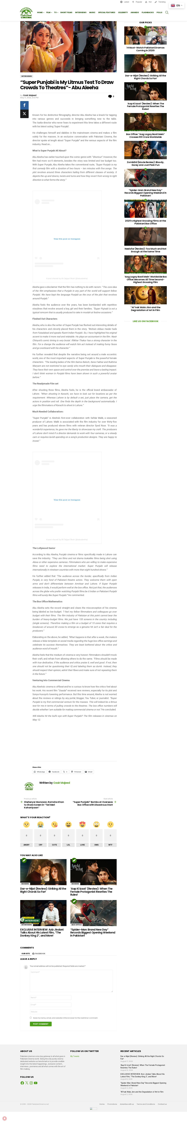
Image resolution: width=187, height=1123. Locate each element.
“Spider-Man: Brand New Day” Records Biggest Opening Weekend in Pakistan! (92, 932)
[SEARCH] (166, 12)
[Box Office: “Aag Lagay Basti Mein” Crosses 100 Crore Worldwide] (145, 122)
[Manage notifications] (5, 1118)
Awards (135, 12)
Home (40, 12)
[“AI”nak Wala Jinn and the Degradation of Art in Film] (145, 295)
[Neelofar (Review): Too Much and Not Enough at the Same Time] (145, 236)
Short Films (66, 12)
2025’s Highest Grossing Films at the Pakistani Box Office (145, 222)
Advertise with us (127, 1104)
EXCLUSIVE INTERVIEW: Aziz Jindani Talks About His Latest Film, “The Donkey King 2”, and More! (41, 932)
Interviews (80, 12)
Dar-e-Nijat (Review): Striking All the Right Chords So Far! (43, 890)
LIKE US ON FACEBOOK (145, 321)
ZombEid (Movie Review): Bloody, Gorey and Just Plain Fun (145, 164)
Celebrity (123, 12)
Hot (150, 2)
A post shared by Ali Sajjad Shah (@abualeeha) (67, 278)
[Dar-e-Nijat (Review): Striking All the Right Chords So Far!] (43, 872)
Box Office (77, 925)
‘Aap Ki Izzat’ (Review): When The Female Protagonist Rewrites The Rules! (91, 891)
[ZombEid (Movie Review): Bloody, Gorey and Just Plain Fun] (145, 150)
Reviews (25, 884)
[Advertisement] (74, 106)
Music (92, 12)
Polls (159, 12)
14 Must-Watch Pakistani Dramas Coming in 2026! (145, 49)
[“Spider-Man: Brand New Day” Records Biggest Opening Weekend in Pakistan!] (93, 913)
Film (48, 12)
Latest (126, 2)
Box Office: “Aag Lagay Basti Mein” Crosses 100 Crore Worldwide (145, 136)
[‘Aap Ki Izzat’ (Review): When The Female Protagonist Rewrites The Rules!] (93, 872)
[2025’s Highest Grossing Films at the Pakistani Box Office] (145, 209)
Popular (138, 2)
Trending (162, 2)
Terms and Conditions (146, 1104)
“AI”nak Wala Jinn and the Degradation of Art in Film (145, 309)
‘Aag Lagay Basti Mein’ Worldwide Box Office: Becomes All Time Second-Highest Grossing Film (145, 279)
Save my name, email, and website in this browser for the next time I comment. (65, 1018)
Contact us (162, 1104)
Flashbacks (148, 12)
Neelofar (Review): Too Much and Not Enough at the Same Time (145, 250)
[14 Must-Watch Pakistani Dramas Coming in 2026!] (145, 35)
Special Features (106, 12)
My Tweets (74, 1056)
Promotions (112, 1104)
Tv (55, 12)
